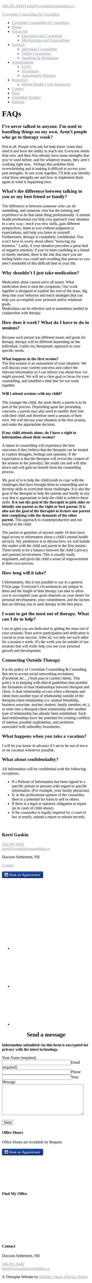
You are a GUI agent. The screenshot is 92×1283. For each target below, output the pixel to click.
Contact (8, 865)
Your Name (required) (19, 1058)
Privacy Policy (77, 1277)
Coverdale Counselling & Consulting (30, 14)
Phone (76, 1072)
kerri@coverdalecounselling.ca (51, 6)
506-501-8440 (13, 6)
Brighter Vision (51, 1277)
